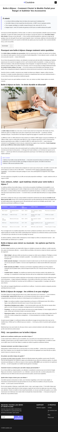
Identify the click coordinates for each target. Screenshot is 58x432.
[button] (56, 2)
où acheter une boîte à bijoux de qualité (11, 358)
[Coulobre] (29, 2)
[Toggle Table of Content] (10, 46)
